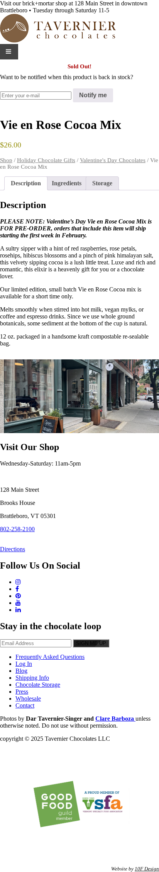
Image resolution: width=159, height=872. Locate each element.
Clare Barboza (115, 718)
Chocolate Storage (37, 684)
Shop (6, 160)
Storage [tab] (102, 183)
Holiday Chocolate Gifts (46, 160)
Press (21, 691)
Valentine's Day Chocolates (112, 160)
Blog (21, 670)
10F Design (147, 869)
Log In (23, 663)
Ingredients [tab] (66, 183)
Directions (12, 549)
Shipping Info (32, 677)
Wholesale (28, 698)
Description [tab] (26, 183)
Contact (24, 705)
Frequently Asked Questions (50, 657)
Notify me (93, 95)
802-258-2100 (17, 529)
